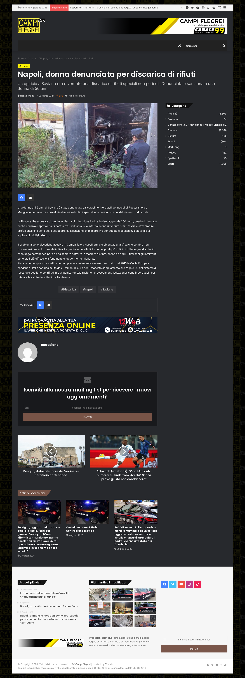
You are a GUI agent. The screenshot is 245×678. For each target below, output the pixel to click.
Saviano (107, 289)
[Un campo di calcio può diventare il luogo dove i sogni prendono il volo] (122, 608)
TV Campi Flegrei (81, 664)
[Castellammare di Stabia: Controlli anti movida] (87, 512)
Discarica (69, 289)
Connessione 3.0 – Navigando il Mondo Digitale (195, 124)
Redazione (25, 95)
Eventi (171, 141)
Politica (172, 152)
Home (23, 58)
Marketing (173, 147)
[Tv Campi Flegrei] (31, 25)
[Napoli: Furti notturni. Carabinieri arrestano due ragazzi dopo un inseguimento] (122, 594)
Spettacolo (174, 158)
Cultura (172, 135)
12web (108, 664)
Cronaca (33, 58)
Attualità (172, 113)
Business (173, 119)
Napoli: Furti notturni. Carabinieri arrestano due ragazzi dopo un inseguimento (114, 7)
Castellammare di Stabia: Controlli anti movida (83, 529)
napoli (89, 289)
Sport (171, 163)
